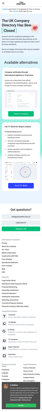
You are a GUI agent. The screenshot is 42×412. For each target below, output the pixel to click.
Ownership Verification (10, 290)
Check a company (21, 114)
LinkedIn (5, 373)
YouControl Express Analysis (12, 303)
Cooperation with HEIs (10, 256)
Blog (3, 269)
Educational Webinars (10, 262)
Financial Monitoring (9, 287)
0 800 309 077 (21, 223)
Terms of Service (29, 368)
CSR (3, 272)
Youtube (5, 376)
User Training (7, 266)
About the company (9, 246)
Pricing (4, 243)
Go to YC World (21, 185)
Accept (21, 405)
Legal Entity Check (9, 280)
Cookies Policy (23, 397)
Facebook (5, 370)
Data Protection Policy (21, 399)
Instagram (5, 379)
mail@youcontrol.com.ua (21, 217)
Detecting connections (10, 300)
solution (15, 11)
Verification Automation (10, 297)
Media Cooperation (9, 253)
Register (5, 9)
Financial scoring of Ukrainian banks (15, 306)
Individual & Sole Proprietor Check (14, 284)
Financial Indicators (9, 293)
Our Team (5, 249)
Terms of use (26, 400)
